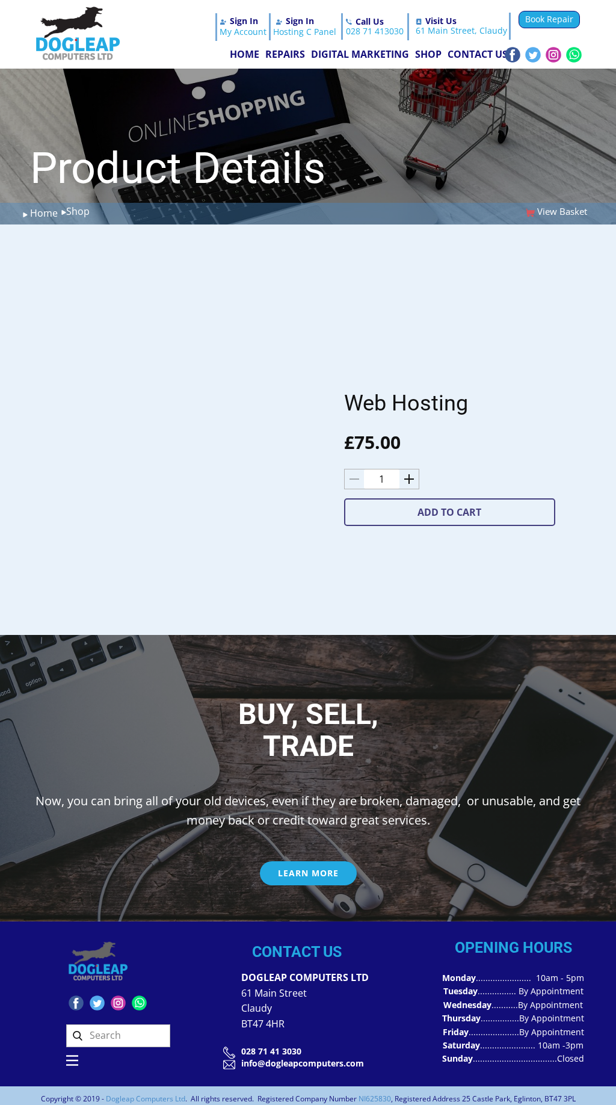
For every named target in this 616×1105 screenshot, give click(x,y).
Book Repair (549, 19)
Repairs (285, 54)
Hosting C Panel (304, 31)
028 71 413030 (375, 31)
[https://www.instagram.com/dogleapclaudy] (553, 55)
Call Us (370, 21)
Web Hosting (406, 403)
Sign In (244, 20)
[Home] (78, 33)
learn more (308, 873)
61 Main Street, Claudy (461, 30)
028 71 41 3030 (271, 1051)
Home (244, 54)
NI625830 (375, 1099)
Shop (428, 54)
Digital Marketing (360, 54)
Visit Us (441, 20)
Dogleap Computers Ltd (145, 1099)
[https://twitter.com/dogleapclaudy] (533, 55)
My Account (243, 31)
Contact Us (478, 54)
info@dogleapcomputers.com (302, 1063)
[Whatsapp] (574, 55)
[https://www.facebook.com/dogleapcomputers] (512, 55)
